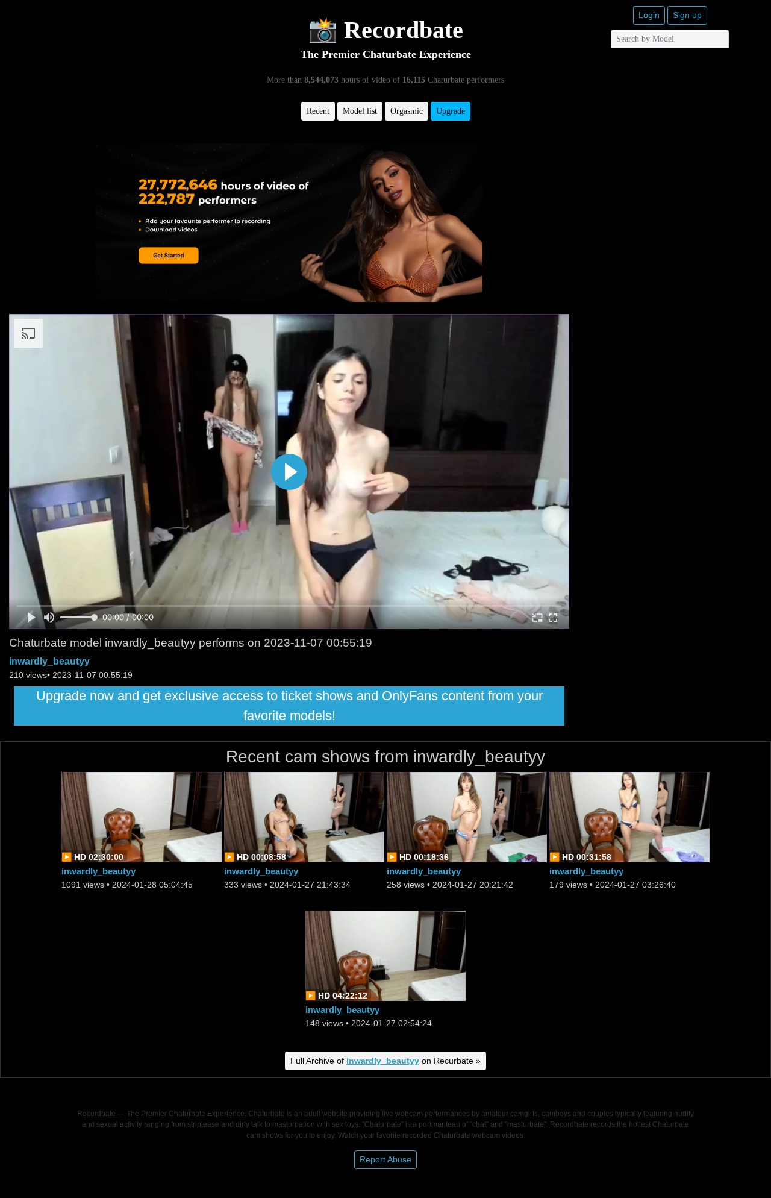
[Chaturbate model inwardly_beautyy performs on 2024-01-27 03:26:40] (629, 816)
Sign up (687, 15)
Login (649, 15)
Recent (318, 111)
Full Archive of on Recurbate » (385, 1060)
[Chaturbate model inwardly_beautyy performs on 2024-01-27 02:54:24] (385, 955)
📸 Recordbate (385, 29)
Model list (360, 111)
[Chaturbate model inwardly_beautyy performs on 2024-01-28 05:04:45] (141, 816)
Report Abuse (385, 1159)
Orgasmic (406, 111)
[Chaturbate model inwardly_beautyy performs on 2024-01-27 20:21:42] (467, 816)
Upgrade (450, 111)
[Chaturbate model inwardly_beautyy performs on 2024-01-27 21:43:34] (304, 816)
